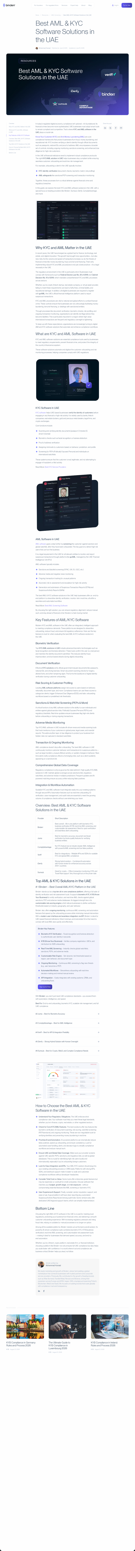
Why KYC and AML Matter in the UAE (19, 126)
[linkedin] (105, 128)
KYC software (41, 413)
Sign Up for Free (45, 987)
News (37, 15)
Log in (116, 5)
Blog (90, 5)
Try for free (126, 5)
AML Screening (56, 15)
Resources (45, 15)
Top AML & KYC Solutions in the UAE (19, 144)
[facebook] (116, 128)
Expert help (74, 5)
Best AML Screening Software (56, 606)
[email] (121, 128)
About (83, 5)
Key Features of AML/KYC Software (19, 135)
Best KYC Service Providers (55, 467)
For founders (38, 5)
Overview (11, 123)
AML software (41, 544)
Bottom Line (12, 153)
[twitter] (110, 128)
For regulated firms (52, 5)
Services (64, 5)
